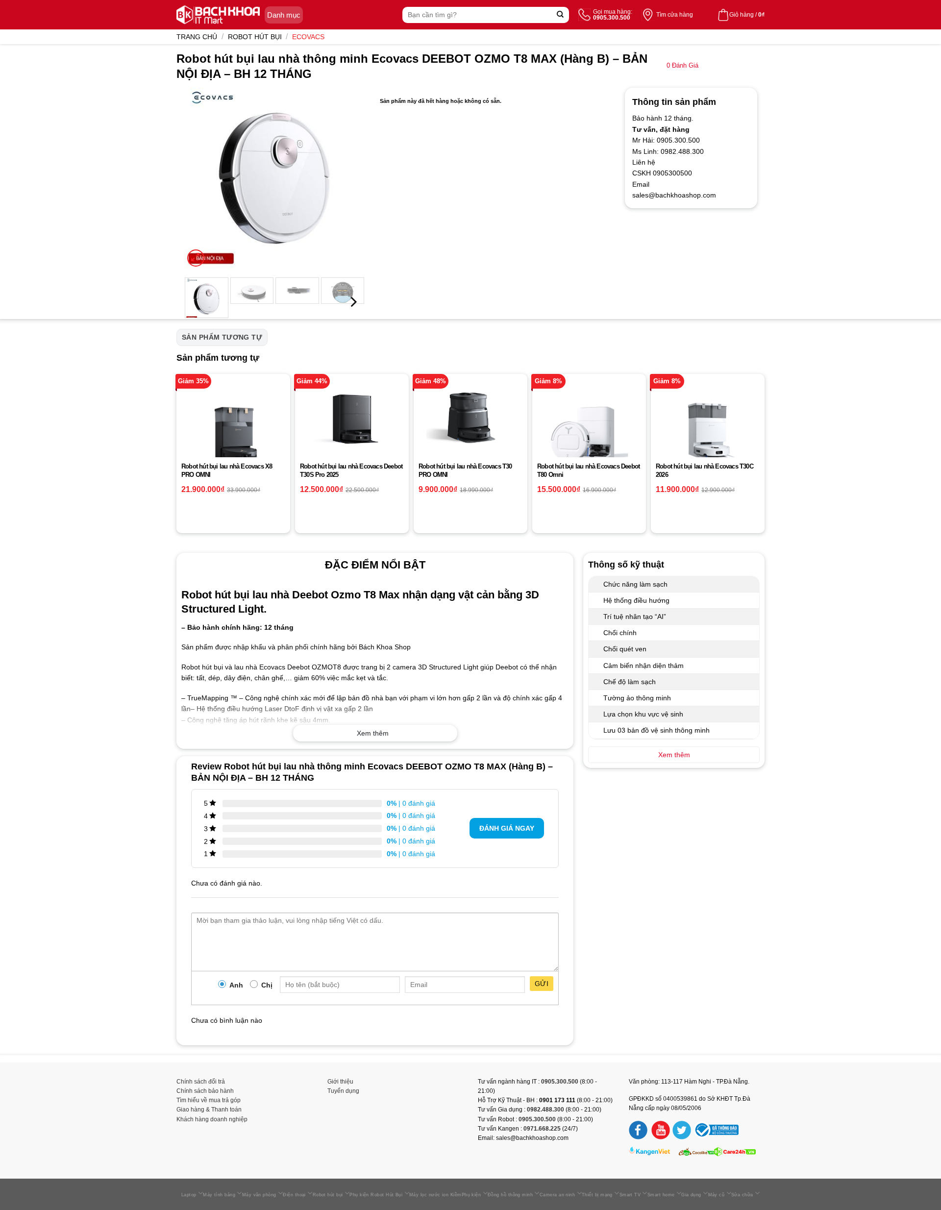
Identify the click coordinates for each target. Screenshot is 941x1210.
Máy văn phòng (259, 1194)
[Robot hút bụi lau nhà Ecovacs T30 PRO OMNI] (470, 417)
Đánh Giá (682, 65)
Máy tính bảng (219, 1194)
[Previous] (200, 178)
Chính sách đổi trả (200, 1081)
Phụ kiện (471, 1194)
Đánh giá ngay (506, 828)
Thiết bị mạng (597, 1194)
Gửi (541, 984)
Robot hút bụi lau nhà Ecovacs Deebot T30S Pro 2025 (351, 470)
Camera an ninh (557, 1194)
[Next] (349, 178)
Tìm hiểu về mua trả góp (208, 1100)
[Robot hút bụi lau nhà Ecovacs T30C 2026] (707, 430)
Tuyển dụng (343, 1090)
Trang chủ (196, 37)
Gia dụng (691, 1194)
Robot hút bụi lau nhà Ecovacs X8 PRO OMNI (226, 470)
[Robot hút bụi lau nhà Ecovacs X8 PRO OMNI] (233, 430)
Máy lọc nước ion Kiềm (435, 1194)
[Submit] (560, 15)
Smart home (661, 1194)
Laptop (189, 1194)
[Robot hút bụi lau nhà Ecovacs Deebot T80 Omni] (589, 430)
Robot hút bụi (255, 37)
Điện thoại (294, 1194)
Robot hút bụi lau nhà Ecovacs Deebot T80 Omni (588, 470)
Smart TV (630, 1194)
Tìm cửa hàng (674, 14)
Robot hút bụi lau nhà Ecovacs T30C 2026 (704, 470)
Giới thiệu (340, 1081)
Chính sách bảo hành (205, 1090)
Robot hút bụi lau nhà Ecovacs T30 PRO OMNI (465, 470)
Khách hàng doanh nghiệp (212, 1119)
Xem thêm (373, 733)
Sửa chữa (742, 1194)
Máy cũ (716, 1194)
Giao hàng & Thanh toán (209, 1109)
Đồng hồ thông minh (510, 1194)
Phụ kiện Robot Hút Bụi (375, 1194)
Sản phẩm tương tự (222, 337)
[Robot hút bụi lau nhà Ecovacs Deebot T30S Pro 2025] (351, 419)
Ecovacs (308, 37)
